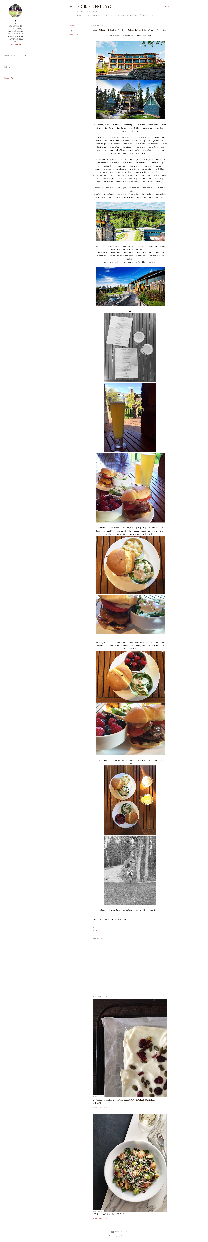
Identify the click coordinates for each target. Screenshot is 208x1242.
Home (79, 15)
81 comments (102, 1107)
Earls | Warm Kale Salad (109, 1214)
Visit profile (15, 45)
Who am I (88, 15)
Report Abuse (10, 78)
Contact (97, 15)
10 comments (102, 1218)
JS (15, 21)
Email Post (101, 928)
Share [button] (71, 26)
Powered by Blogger (121, 1231)
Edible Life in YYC (94, 6)
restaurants (73, 34)
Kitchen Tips (107, 15)
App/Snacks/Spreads (139, 15)
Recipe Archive (121, 15)
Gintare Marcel (125, 1236)
